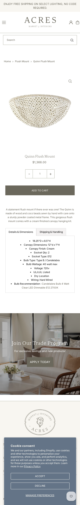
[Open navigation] (11, 22)
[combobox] (40, 40)
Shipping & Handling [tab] (51, 231)
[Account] (71, 22)
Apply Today (40, 362)
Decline (40, 485)
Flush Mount (22, 61)
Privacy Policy (32, 466)
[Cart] (77, 22)
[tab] (20, 232)
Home (7, 61)
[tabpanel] (40, 264)
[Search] (72, 40)
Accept (40, 476)
